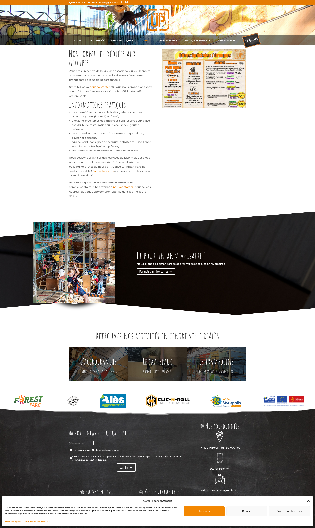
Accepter (204, 511)
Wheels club (226, 40)
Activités (96, 40)
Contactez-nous (103, 171)
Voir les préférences (289, 511)
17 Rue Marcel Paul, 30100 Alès (220, 447)
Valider (124, 468)
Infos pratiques (122, 40)
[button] (308, 500)
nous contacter (100, 87)
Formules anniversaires (153, 271)
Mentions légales (13, 521)
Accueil (78, 40)
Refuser (247, 511)
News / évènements (197, 40)
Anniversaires (167, 40)
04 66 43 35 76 (78, 2)
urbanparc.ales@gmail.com (219, 490)
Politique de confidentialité (36, 521)
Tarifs (144, 40)
